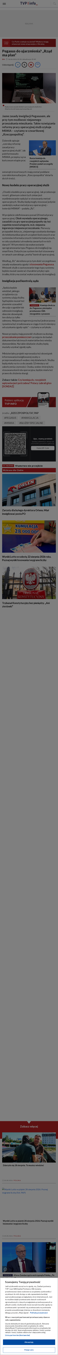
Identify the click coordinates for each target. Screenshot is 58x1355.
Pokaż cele (28, 1350)
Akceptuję (29, 1342)
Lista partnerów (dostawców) (17, 1335)
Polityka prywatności (39, 1313)
